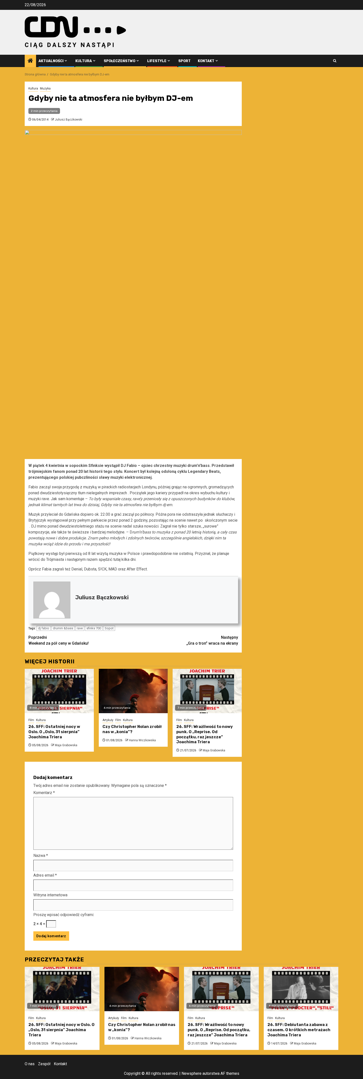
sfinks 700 (93, 628)
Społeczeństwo (119, 61)
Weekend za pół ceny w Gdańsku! (58, 640)
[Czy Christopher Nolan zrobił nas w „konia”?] (133, 691)
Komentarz (44, 792)
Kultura (83, 61)
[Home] (30, 61)
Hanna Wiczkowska (142, 740)
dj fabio (43, 628)
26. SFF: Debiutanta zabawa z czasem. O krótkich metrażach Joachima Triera (298, 1029)
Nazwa (40, 855)
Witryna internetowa (50, 895)
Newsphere (192, 1073)
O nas (30, 1063)
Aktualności (51, 61)
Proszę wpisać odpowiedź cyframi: (63, 914)
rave (80, 628)
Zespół (44, 1063)
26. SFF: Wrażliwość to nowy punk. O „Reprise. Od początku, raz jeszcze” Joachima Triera (204, 734)
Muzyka (45, 88)
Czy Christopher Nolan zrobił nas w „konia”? (131, 729)
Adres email (45, 875)
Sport (184, 61)
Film (31, 720)
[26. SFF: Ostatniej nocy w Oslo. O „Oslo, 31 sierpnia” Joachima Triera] (59, 691)
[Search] (335, 61)
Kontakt (206, 61)
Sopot (109, 628)
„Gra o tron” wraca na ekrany (212, 640)
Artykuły (107, 720)
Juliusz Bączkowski (68, 119)
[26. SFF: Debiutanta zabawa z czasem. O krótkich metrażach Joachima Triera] (301, 989)
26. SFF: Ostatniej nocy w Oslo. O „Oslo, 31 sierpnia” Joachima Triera (54, 731)
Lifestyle (156, 61)
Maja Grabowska (66, 745)
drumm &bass (63, 628)
